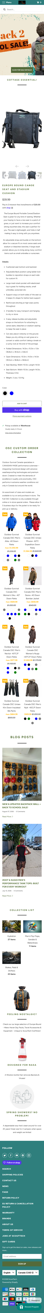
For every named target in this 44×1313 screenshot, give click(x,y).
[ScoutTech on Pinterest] (23, 1155)
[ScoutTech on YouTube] (17, 1155)
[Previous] (17, 166)
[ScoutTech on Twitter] (5, 1155)
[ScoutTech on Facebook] (11, 1155)
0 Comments (20, 811)
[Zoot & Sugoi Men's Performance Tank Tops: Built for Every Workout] (22, 850)
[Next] (27, 166)
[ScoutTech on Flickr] (33, 1155)
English (7, 1272)
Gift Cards (8, 1242)
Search (6, 1169)
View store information (13, 433)
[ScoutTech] (22, 2)
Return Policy (10, 1198)
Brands (6, 1218)
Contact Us (9, 1180)
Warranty (8, 1213)
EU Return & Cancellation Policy (17, 1205)
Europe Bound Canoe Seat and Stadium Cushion (18, 189)
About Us (7, 1224)
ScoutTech (12, 1279)
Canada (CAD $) (26, 1272)
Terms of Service (12, 1230)
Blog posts (22, 737)
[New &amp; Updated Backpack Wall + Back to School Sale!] (22, 774)
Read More (7, 816)
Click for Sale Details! (22, 70)
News (5, 1186)
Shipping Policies (12, 1175)
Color (4, 388)
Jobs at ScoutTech (13, 1236)
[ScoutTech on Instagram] (29, 1155)
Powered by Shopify (10, 1282)
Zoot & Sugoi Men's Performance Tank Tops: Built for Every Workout (20, 883)
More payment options (22, 416)
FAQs (5, 1192)
